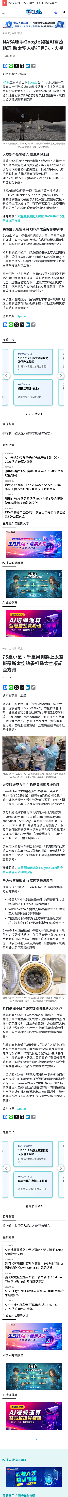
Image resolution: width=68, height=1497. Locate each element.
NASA (6, 82)
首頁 (7, 33)
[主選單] (4, 13)
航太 (20, 33)
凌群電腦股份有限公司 (29, 396)
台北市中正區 (26, 354)
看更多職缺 (33, 414)
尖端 (14, 33)
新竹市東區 (25, 384)
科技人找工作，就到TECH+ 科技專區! (33, 3)
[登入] (55, 13)
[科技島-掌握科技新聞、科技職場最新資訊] (34, 11)
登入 (23, 433)
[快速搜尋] (64, 13)
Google (32, 82)
